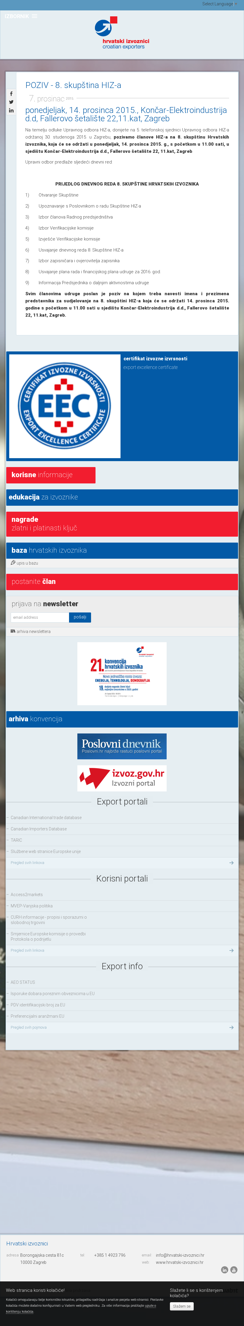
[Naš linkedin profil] (225, 1269)
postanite (34, 581)
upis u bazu (27, 563)
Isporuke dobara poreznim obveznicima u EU (53, 993)
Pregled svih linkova (27, 862)
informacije (42, 475)
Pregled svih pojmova (29, 1027)
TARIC (16, 840)
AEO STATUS (23, 982)
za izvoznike (43, 497)
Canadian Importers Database (39, 829)
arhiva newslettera (34, 631)
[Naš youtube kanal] (234, 1269)
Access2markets (27, 894)
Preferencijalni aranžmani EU (37, 1016)
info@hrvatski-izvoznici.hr (180, 1255)
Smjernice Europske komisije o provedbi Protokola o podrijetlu (48, 936)
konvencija (35, 719)
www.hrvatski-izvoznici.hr (180, 1262)
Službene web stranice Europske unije (46, 851)
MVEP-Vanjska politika (32, 906)
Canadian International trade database (46, 817)
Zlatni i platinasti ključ (44, 523)
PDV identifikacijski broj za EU (38, 1005)
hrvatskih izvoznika (49, 550)
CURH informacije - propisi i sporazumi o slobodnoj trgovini (49, 920)
